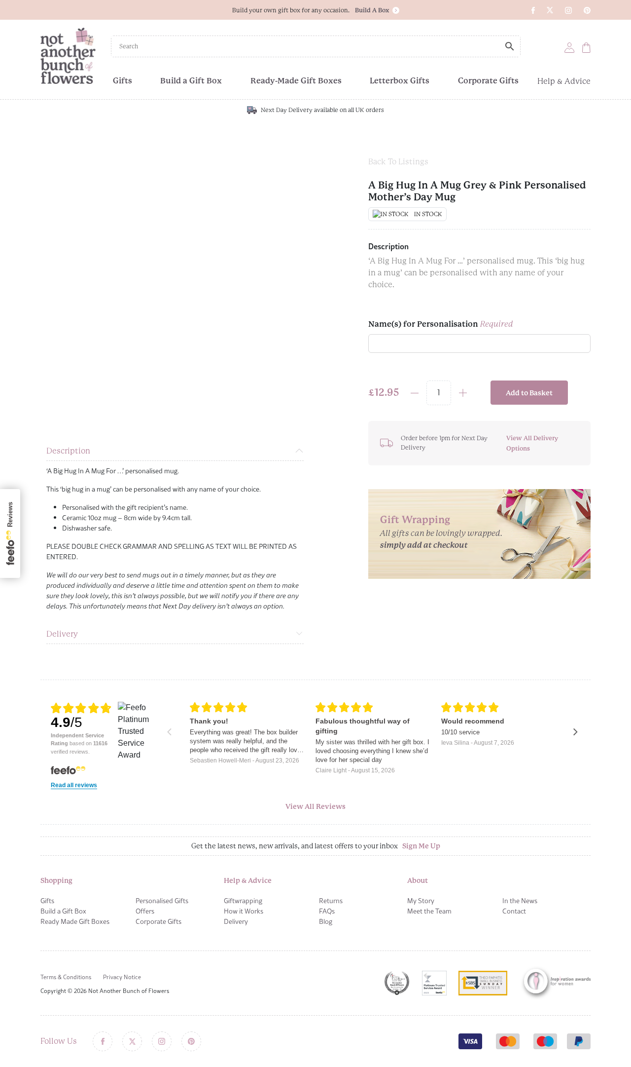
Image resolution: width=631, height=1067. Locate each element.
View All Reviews (315, 806)
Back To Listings (398, 161)
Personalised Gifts (162, 901)
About (417, 880)
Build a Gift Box (191, 80)
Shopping (56, 880)
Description (68, 451)
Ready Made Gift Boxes (74, 921)
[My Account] (569, 47)
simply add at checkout (424, 545)
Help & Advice (564, 81)
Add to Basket (529, 393)
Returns (331, 901)
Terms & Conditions (65, 977)
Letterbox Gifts (399, 80)
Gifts (122, 80)
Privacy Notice (122, 977)
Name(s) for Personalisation (440, 324)
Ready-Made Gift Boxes (296, 80)
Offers (145, 911)
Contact (514, 911)
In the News (519, 901)
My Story (420, 901)
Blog (325, 921)
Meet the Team (429, 911)
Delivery (62, 634)
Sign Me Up (421, 846)
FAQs (327, 911)
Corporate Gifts (488, 80)
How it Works (243, 911)
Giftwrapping (243, 901)
